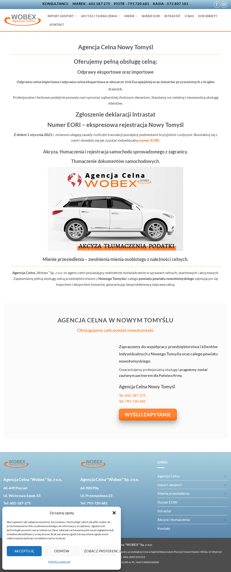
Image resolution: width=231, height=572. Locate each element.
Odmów (61, 551)
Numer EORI (151, 16)
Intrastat (172, 16)
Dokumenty (207, 16)
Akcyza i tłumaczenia (99, 16)
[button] (114, 513)
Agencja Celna (168, 476)
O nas (189, 16)
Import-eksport (61, 16)
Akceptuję (24, 551)
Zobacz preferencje (100, 551)
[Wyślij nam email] (224, 4)
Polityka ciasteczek (59, 561)
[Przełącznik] (225, 476)
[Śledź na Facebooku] (217, 4)
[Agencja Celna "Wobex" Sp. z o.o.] (22, 20)
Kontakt (57, 24)
